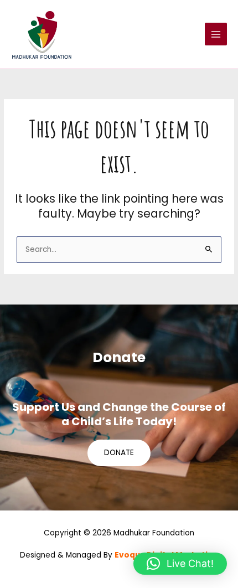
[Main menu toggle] (216, 34)
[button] (180, 564)
